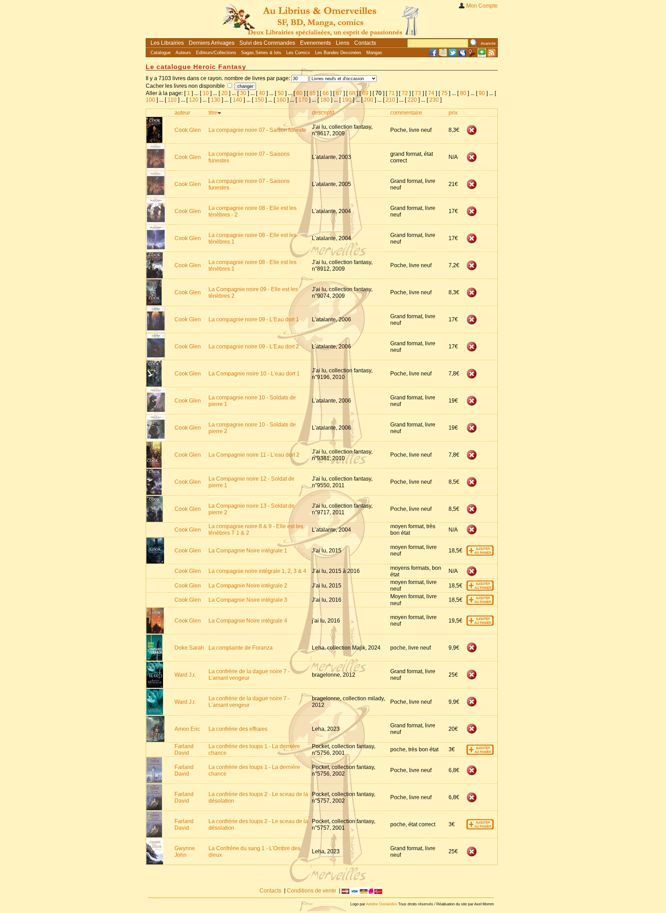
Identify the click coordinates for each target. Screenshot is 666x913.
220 (412, 100)
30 (243, 93)
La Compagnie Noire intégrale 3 (247, 600)
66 (326, 93)
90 (482, 93)
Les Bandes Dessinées (338, 52)
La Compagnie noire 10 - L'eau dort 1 (254, 374)
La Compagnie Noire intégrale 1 (247, 550)
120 (193, 100)
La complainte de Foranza (240, 648)
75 (444, 93)
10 (206, 93)
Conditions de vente (311, 891)
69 (365, 93)
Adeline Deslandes (381, 904)
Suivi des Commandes (267, 43)
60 (299, 93)
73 (418, 93)
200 (368, 100)
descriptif (323, 113)
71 (391, 93)
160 (281, 100)
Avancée (488, 43)
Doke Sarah (189, 648)
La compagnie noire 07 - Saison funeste (257, 130)
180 (325, 100)
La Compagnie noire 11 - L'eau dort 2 (253, 455)
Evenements (315, 43)
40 (262, 93)
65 (312, 93)
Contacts (365, 43)
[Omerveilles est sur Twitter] (453, 55)
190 (346, 100)
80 (463, 93)
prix (453, 113)
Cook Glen (187, 130)
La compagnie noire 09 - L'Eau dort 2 (253, 346)
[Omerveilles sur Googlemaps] (472, 55)
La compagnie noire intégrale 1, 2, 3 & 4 (257, 571)
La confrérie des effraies (237, 729)
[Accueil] (322, 19)
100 (150, 100)
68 (352, 93)
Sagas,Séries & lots (261, 52)
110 (172, 100)
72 (405, 93)
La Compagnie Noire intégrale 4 (247, 621)
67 (339, 93)
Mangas (374, 52)
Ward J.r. (185, 675)
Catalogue (161, 52)
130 (215, 100)
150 (259, 100)
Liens (342, 43)
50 (281, 93)
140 (237, 100)
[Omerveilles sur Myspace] (462, 55)
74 (431, 93)
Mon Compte (482, 6)
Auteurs (183, 52)
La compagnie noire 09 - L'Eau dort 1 (253, 319)
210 (390, 100)
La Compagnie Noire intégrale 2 (247, 586)
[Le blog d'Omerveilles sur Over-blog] (443, 55)
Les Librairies (167, 43)
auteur (182, 113)
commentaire (406, 113)
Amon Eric (187, 729)
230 (434, 100)
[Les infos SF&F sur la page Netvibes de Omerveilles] (482, 55)
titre (212, 113)
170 (303, 100)
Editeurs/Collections (216, 52)
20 (224, 93)
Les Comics (298, 52)
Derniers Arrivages (211, 43)
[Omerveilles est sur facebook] (433, 55)
